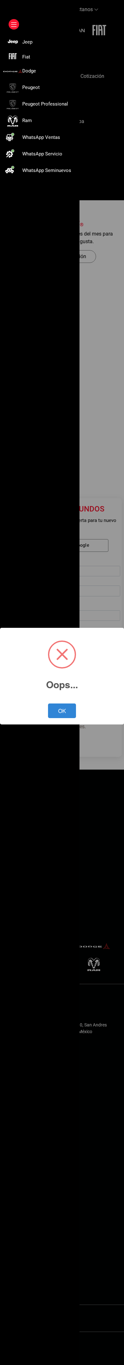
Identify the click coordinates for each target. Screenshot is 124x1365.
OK (62, 711)
